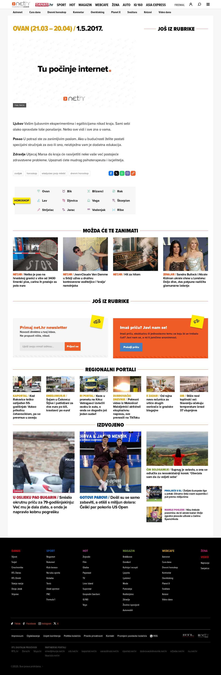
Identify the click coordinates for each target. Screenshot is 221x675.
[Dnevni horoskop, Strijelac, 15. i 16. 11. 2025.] (46, 210)
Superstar (87, 588)
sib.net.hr (73, 651)
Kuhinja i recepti (130, 567)
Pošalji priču (131, 347)
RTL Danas (16, 572)
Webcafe (101, 4)
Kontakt (110, 636)
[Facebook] (111, 173)
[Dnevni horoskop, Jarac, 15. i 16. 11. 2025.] (71, 210)
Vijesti (14, 556)
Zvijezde (86, 556)
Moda (125, 583)
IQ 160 (138, 5)
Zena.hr (26, 651)
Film (85, 562)
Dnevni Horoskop (79, 173)
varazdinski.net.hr (109, 651)
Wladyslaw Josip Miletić (54, 173)
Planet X (116, 12)
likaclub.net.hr (52, 655)
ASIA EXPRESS (156, 5)
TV (84, 578)
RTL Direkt (16, 578)
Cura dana (35, 12)
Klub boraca (51, 567)
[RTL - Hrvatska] (188, 636)
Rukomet (50, 562)
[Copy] (133, 173)
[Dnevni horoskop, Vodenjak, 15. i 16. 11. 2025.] (96, 210)
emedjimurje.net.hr (55, 651)
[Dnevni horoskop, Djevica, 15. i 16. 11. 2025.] (71, 200)
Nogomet (50, 556)
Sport (61, 4)
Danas (16, 551)
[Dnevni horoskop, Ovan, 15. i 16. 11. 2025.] (46, 191)
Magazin (85, 4)
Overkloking (97, 12)
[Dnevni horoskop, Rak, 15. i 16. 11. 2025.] (121, 191)
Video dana (165, 12)
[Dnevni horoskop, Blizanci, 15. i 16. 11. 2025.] (96, 191)
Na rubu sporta (53, 572)
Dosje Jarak (17, 588)
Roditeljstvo (128, 594)
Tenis (48, 583)
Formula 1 (50, 599)
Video (205, 557)
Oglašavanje (33, 636)
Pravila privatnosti (93, 636)
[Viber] (127, 173)
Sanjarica (205, 568)
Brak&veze (127, 556)
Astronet (17, 12)
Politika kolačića (72, 636)
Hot (72, 4)
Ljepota (126, 572)
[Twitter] (116, 173)
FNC (48, 594)
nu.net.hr (192, 651)
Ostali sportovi (52, 588)
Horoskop (32, 173)
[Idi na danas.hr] (44, 4)
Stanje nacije (17, 583)
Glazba (86, 567)
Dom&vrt (127, 562)
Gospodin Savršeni (91, 594)
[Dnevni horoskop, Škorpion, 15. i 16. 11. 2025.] (121, 200)
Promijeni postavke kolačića (132, 636)
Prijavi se (73, 346)
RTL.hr (15, 651)
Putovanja (127, 588)
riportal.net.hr (129, 651)
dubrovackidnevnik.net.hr (153, 651)
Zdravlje (126, 599)
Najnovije (205, 562)
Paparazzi (87, 572)
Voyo (85, 604)
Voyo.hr (37, 651)
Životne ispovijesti (131, 604)
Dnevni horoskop (56, 12)
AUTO (126, 5)
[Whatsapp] (122, 173)
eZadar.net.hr (177, 651)
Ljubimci (127, 578)
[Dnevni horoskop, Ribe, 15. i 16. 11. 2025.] (121, 210)
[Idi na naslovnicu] (22, 8)
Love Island (88, 583)
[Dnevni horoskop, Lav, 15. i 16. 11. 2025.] (46, 200)
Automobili (128, 610)
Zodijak (18, 173)
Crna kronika (17, 567)
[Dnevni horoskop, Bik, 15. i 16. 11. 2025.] (71, 191)
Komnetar (78, 12)
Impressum (17, 636)
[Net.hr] (203, 636)
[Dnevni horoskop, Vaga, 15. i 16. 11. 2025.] (96, 200)
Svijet (14, 562)
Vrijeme (15, 594)
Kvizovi (148, 12)
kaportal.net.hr (89, 651)
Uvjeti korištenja (51, 636)
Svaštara (132, 12)
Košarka (50, 578)
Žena (115, 4)
